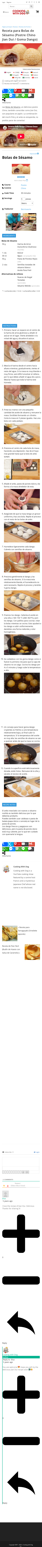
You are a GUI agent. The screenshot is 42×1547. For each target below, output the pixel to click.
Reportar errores (35, 69)
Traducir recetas (27, 69)
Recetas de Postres (10, 84)
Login (3, 2)
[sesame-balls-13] (22, 764)
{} (23, 1172)
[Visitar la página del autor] (6, 869)
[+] (27, 1172)
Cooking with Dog (10, 81)
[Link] (20, 1172)
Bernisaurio (26, 209)
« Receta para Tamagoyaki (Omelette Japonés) (27, 930)
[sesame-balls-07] (22, 573)
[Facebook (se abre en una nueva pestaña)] (29, 2)
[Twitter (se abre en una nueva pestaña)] (26, 2)
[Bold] (3, 1172)
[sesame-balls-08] (22, 611)
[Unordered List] (14, 1172)
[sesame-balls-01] (22, 362)
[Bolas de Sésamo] (21, 173)
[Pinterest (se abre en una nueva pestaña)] (32, 2)
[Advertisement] (21, 1052)
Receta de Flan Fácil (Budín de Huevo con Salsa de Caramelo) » (11, 949)
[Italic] (5, 1172)
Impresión (33, 154)
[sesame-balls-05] (22, 510)
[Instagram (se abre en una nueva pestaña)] (34, 2)
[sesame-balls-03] (22, 444)
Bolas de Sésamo (13, 107)
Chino (23, 188)
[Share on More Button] (36, 96)
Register (9, 2)
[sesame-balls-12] (22, 797)
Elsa (12, 1359)
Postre (24, 185)
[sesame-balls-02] (22, 406)
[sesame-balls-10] (22, 693)
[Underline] (7, 1172)
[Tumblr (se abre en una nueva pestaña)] (36, 2)
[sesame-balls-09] (22, 655)
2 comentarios (24, 84)
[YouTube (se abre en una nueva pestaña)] (39, 2)
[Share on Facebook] (5, 91)
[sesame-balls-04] (22, 480)
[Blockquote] (16, 1172)
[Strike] (9, 1172)
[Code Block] (18, 1172)
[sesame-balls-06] (22, 542)
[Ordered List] (12, 1172)
